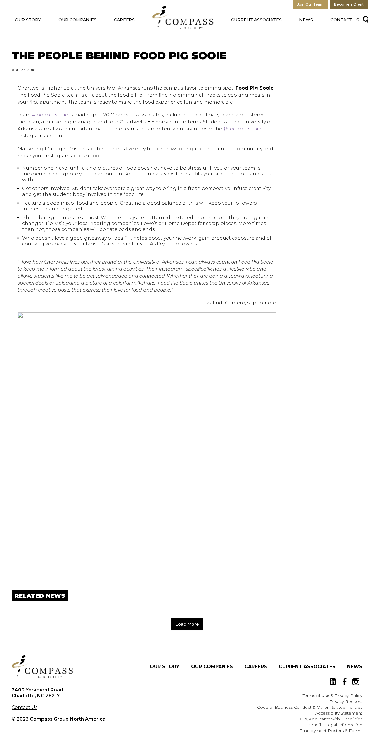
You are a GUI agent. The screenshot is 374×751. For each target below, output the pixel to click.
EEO (299, 719)
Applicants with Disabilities (335, 719)
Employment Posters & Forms (330, 730)
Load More (187, 624)
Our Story (28, 19)
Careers (124, 19)
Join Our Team (310, 4)
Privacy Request (346, 701)
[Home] (42, 666)
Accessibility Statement (338, 713)
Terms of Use (316, 695)
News (306, 19)
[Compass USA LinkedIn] (333, 681)
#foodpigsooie (50, 115)
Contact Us (344, 19)
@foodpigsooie (242, 129)
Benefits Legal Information (334, 724)
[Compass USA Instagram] (355, 681)
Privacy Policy (348, 695)
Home (183, 17)
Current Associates (256, 19)
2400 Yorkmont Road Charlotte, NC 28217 (37, 692)
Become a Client (349, 4)
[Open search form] (364, 19)
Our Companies (77, 19)
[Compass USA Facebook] (344, 681)
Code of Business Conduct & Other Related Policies (309, 707)
